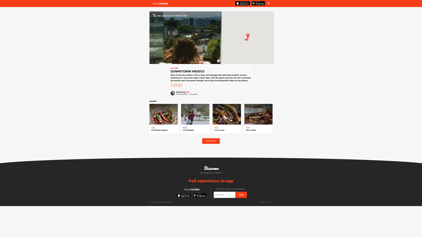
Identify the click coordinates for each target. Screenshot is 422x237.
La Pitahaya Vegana (159, 130)
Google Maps (177, 85)
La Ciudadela (188, 130)
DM (187, 92)
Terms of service (266, 202)
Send (241, 195)
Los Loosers (219, 130)
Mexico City (181, 16)
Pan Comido (251, 130)
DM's (159, 16)
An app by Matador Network (160, 202)
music (185, 127)
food (153, 127)
